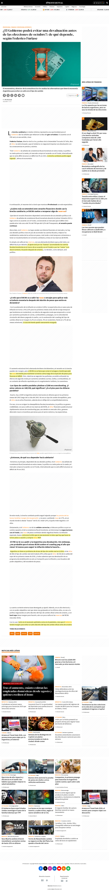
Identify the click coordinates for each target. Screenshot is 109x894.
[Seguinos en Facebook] (41, 868)
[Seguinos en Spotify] (68, 868)
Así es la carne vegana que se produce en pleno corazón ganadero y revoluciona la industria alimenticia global (67, 796)
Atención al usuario (44, 876)
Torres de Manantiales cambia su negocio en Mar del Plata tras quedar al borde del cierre (40, 841)
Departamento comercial (64, 877)
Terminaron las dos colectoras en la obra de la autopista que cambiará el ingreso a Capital (93, 707)
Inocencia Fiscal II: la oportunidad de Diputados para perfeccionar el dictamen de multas (40, 706)
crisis (30, 633)
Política (45, 7)
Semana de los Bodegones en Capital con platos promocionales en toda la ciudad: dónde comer (39, 738)
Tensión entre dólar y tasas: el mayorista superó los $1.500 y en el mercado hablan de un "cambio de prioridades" (94, 199)
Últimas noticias (28, 7)
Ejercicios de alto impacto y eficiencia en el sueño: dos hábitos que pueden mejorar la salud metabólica (14, 780)
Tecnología (82, 7)
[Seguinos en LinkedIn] (54, 868)
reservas (62, 211)
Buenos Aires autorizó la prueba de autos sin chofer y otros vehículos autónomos (40, 780)
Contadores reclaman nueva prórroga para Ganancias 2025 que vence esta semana (14, 706)
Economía (37, 7)
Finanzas (52, 7)
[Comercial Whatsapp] (67, 881)
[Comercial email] (62, 881)
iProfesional (6, 27)
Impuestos (60, 7)
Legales (67, 7)
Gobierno (14, 135)
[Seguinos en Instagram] (50, 868)
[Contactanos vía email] (42, 880)
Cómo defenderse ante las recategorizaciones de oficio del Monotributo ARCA (66, 691)
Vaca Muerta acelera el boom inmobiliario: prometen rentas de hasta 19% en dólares (14, 841)
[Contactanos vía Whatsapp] (47, 880)
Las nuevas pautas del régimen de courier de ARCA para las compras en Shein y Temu (67, 706)
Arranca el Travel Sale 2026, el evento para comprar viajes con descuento (94, 810)
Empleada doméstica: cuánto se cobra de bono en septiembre (66, 839)
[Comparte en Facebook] (4, 95)
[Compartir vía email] (23, 95)
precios (24, 633)
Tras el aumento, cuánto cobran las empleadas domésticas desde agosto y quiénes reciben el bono (27, 691)
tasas (41, 297)
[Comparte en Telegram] (19, 95)
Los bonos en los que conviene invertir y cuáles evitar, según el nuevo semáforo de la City (40, 810)
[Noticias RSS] (64, 868)
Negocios (74, 7)
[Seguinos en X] (45, 868)
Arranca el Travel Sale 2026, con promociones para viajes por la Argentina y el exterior (14, 737)
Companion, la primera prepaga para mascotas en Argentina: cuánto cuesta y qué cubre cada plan (67, 780)
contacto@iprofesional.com (54, 889)
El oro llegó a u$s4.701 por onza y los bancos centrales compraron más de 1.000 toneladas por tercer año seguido (94, 137)
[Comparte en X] (8, 95)
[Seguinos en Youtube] (59, 868)
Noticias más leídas (11, 650)
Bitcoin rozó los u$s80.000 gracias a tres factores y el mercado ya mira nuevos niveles (67, 662)
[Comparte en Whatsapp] (11, 95)
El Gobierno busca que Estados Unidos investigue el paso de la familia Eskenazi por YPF (14, 810)
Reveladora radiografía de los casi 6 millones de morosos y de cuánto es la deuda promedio (94, 168)
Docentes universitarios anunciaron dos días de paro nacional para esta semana (67, 737)
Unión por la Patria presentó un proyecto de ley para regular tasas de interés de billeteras (67, 722)
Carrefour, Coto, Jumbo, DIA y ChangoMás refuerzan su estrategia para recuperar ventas (67, 825)
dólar (13, 144)
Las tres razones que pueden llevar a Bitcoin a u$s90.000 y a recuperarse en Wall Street (93, 229)
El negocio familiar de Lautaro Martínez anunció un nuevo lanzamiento (65, 810)
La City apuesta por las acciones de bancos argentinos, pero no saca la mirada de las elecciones (94, 107)
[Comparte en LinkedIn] (15, 95)
